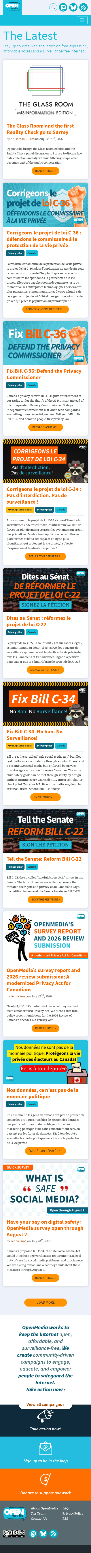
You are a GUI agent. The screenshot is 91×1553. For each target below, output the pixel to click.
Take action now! (45, 1429)
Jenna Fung (19, 996)
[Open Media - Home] (12, 7)
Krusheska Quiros (22, 139)
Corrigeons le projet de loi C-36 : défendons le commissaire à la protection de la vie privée (44, 239)
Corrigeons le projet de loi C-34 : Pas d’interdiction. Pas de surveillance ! (44, 496)
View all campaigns (44, 1404)
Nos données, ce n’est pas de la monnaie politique (42, 1094)
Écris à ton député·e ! (44, 556)
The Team (38, 1513)
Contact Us (39, 1518)
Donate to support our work (45, 1493)
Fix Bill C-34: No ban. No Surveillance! (35, 735)
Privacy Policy (73, 1513)
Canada (31, 253)
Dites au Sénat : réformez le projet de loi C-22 (39, 621)
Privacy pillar (15, 253)
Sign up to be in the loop (45, 1461)
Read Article (44, 171)
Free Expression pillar (20, 510)
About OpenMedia (44, 1508)
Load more (46, 1302)
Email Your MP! (44, 797)
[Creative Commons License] (14, 1533)
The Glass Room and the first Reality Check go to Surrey (40, 129)
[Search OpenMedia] (53, 7)
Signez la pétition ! (44, 670)
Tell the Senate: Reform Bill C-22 (44, 859)
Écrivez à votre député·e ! (44, 309)
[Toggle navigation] (82, 20)
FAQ (65, 1508)
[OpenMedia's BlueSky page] (73, 7)
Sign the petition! (44, 900)
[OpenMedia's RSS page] (83, 7)
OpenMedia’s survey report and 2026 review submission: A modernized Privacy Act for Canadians (43, 980)
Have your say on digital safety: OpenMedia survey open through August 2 (45, 1229)
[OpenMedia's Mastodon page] (63, 7)
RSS (65, 1518)
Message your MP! (44, 427)
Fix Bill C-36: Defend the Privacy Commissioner (44, 374)
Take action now (44, 1389)
